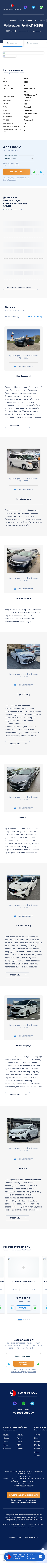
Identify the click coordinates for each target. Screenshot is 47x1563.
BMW (19, 1445)
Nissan (6, 1438)
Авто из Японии (25, 21)
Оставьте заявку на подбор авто (23, 1495)
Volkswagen (40, 21)
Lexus (19, 1442)
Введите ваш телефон (23, 1356)
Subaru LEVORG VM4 (23, 1283)
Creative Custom (31, 1537)
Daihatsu (20, 1449)
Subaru (20, 1435)
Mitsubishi (7, 1449)
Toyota (6, 1435)
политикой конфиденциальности (23, 1372)
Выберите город (11, 155)
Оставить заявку (16, 172)
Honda (5, 1442)
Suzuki (19, 1438)
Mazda (5, 1445)
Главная (12, 21)
